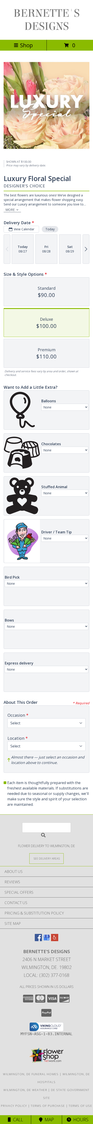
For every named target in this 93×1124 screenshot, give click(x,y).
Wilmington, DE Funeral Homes (30, 1074)
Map (48, 1120)
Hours (79, 1120)
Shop (26, 45)
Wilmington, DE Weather (25, 1090)
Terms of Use (80, 1106)
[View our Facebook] (38, 939)
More (10, 209)
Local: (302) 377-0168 (46, 975)
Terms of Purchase (48, 1106)
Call (17, 1120)
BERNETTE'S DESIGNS (47, 20)
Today (50, 229)
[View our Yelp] (54, 939)
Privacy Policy (14, 1106)
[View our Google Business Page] (46, 939)
